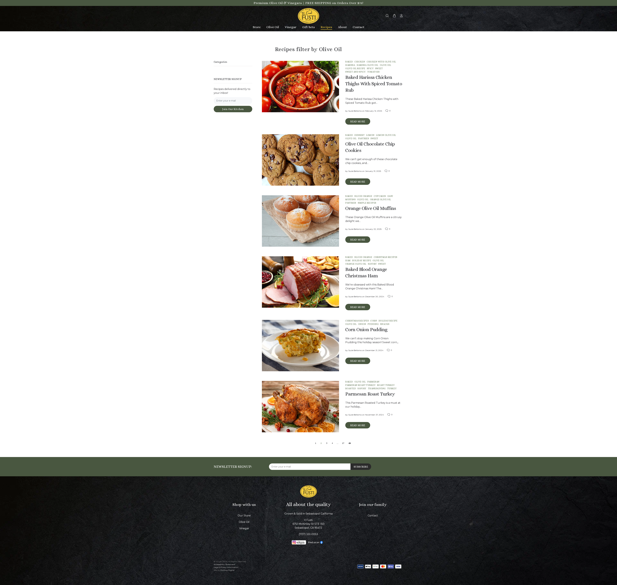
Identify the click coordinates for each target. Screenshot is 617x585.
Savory (372, 264)
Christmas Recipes (385, 257)
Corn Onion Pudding (366, 329)
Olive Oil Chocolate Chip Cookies (370, 147)
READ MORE (357, 121)
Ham (347, 260)
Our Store (244, 515)
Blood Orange (363, 196)
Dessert (359, 135)
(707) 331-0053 (308, 534)
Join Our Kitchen (233, 109)
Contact (373, 515)
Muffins (350, 199)
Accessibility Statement (224, 564)
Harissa (350, 65)
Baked (349, 61)
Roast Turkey (386, 385)
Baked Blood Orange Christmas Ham (366, 272)
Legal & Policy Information (226, 567)
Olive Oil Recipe (355, 68)
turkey (392, 388)
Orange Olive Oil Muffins (370, 208)
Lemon (370, 135)
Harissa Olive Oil (367, 65)
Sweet (379, 68)
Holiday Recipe (361, 260)
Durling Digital (227, 570)
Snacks (384, 324)
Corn (373, 320)
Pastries (363, 138)
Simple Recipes (367, 203)
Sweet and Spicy (355, 71)
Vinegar (244, 528)
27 (343, 443)
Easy (390, 196)
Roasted (350, 388)
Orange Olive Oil (380, 199)
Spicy (370, 68)
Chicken (359, 61)
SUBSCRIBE (361, 466)
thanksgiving (377, 388)
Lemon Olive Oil (386, 135)
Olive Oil (385, 65)
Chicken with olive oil (381, 61)
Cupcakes (380, 196)
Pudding (373, 324)
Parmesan (373, 381)
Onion (362, 324)
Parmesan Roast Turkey (360, 385)
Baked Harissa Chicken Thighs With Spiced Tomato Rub (373, 84)
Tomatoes (373, 71)
